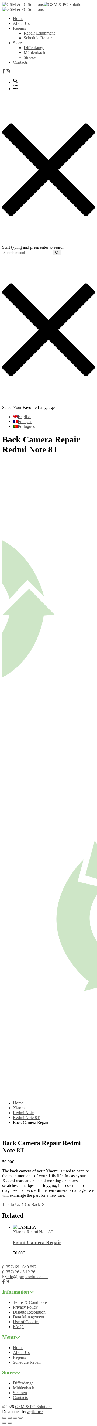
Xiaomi (19, 1108)
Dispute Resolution (29, 1312)
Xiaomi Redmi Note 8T (33, 1232)
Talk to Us (11, 1204)
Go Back (33, 1204)
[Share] (15, 1418)
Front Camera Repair (37, 1242)
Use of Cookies (26, 1321)
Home (18, 18)
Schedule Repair (38, 38)
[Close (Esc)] (20, 1418)
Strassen (31, 57)
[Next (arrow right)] (10, 1423)
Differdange (34, 47)
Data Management (28, 1317)
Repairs (19, 28)
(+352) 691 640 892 (19, 1267)
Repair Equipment (39, 33)
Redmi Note (23, 1112)
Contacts (20, 62)
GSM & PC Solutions (33, 1406)
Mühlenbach (34, 52)
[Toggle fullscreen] (10, 1418)
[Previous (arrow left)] (4, 1423)
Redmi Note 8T (26, 1117)
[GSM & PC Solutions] (23, 4)
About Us (21, 23)
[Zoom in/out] (4, 1418)
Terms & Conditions (30, 1302)
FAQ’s (18, 1326)
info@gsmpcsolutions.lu (27, 1276)
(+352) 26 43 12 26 (18, 1272)
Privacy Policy (25, 1307)
